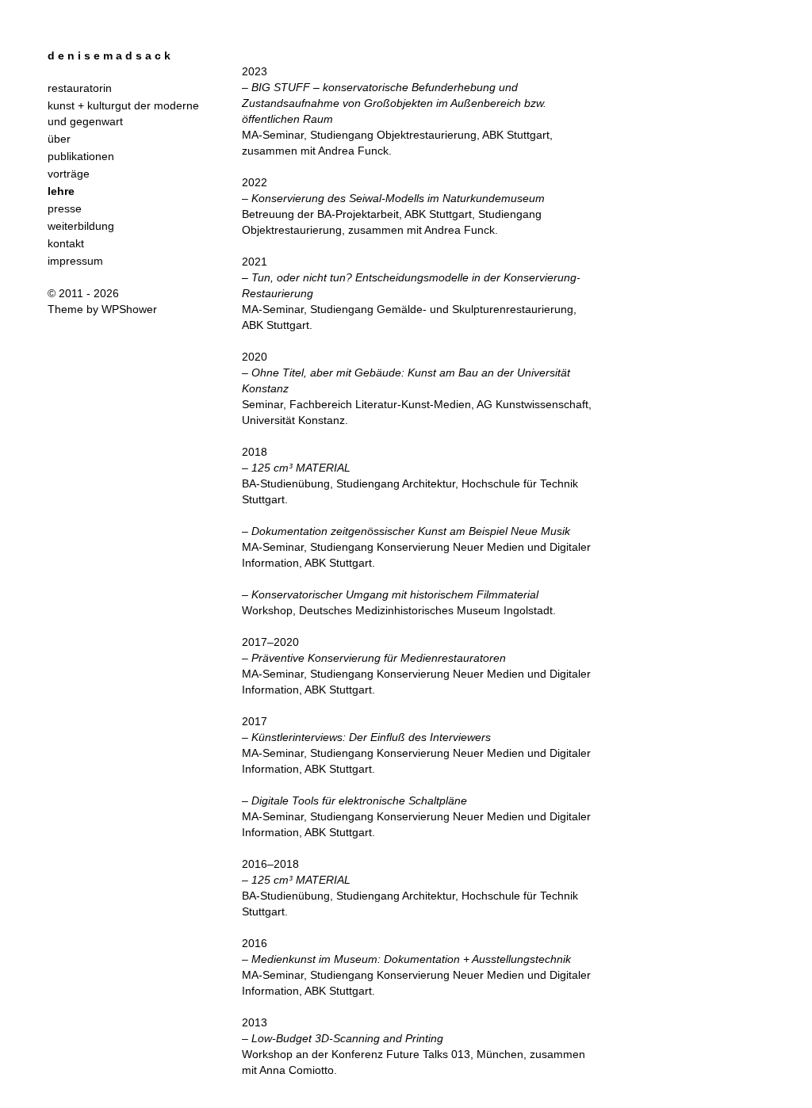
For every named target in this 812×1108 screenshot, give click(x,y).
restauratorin (80, 88)
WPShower (129, 309)
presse (65, 208)
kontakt (66, 243)
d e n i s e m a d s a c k (109, 55)
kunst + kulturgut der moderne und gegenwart (123, 113)
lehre (61, 191)
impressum (75, 260)
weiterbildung (81, 226)
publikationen (81, 156)
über (59, 138)
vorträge (69, 173)
